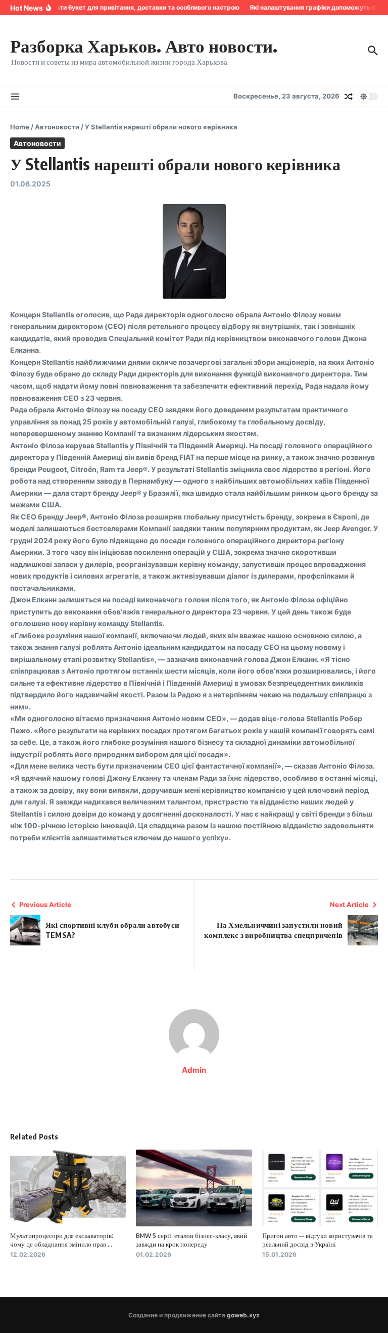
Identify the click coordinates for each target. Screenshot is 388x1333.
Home (19, 127)
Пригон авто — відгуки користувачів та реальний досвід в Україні (317, 1239)
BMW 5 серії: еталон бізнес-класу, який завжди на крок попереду (191, 1239)
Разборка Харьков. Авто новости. (143, 45)
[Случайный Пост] (349, 96)
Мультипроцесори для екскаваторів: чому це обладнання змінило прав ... (61, 1239)
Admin (194, 1070)
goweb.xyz (243, 1315)
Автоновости (57, 127)
